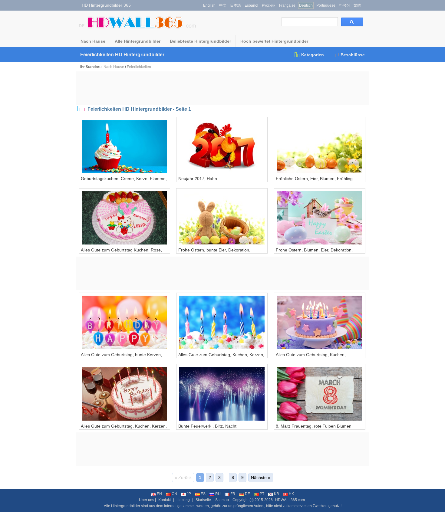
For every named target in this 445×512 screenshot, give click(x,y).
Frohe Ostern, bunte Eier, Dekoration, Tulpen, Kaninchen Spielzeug (214, 252)
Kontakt (164, 500)
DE (247, 494)
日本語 (235, 5)
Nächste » (260, 477)
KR (276, 494)
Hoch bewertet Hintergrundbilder (274, 41)
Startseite (203, 500)
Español (251, 5)
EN (159, 494)
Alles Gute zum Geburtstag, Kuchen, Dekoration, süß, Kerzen (311, 357)
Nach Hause (93, 41)
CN (174, 494)
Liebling (183, 500)
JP (189, 494)
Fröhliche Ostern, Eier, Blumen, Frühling (314, 178)
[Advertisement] (222, 88)
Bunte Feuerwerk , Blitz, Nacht (207, 426)
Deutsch (306, 5)
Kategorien (312, 54)
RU (218, 494)
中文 (222, 5)
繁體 (357, 5)
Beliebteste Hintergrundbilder (200, 41)
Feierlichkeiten (139, 67)
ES (203, 494)
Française (287, 5)
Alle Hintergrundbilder (137, 41)
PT (262, 494)
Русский (268, 5)
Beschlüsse (353, 54)
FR (232, 494)
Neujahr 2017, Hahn (197, 178)
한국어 (344, 5)
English (209, 5)
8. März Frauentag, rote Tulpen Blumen (313, 426)
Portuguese (325, 5)
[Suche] (352, 22)
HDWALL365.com (290, 500)
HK (291, 494)
